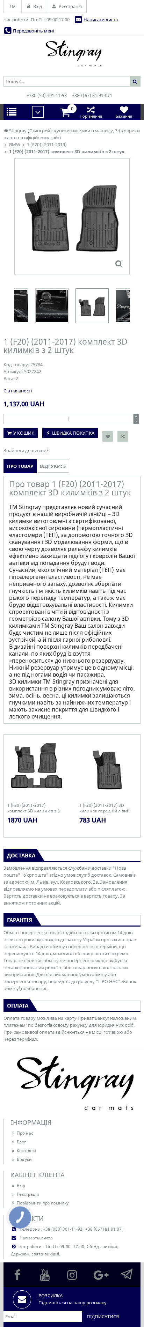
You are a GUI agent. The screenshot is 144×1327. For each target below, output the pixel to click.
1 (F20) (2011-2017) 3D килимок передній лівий (104, 808)
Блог (21, 1142)
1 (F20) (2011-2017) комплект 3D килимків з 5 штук (33, 808)
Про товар (20, 466)
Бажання (124, 116)
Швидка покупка (73, 433)
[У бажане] (107, 436)
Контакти (26, 1150)
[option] (72, 216)
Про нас (25, 1133)
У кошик (23, 433)
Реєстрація (28, 1194)
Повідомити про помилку (43, 1203)
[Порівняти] (122, 436)
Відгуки (24, 1159)
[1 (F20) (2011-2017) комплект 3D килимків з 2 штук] (119, 264)
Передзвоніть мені (33, 31)
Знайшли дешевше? (26, 450)
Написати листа (101, 19)
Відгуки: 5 (53, 466)
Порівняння (91, 116)
